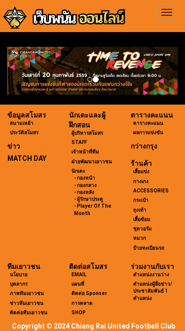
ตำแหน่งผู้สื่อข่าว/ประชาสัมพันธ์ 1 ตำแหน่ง (152, 291)
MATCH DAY (26, 158)
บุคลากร (19, 284)
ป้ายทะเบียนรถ (148, 248)
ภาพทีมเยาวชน (27, 293)
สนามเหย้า (22, 123)
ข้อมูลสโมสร (26, 115)
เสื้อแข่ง (141, 171)
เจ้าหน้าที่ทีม (85, 151)
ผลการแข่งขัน (148, 132)
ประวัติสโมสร (24, 132)
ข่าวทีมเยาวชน (26, 303)
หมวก (139, 238)
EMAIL (79, 274)
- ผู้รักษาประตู (88, 199)
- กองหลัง (84, 192)
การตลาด (82, 303)
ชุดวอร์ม (142, 228)
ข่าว (13, 146)
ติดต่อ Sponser (89, 293)
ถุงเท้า (140, 210)
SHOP (79, 312)
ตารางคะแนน (152, 115)
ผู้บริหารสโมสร (87, 133)
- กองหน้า (84, 178)
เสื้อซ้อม (141, 219)
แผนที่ (78, 284)
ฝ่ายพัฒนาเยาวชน (92, 161)
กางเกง (140, 181)
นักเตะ (78, 171)
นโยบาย (19, 274)
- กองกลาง (85, 185)
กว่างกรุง (144, 146)
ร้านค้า (141, 163)
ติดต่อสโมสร (88, 266)
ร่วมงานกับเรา (152, 266)
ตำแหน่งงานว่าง (151, 274)
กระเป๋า (140, 200)
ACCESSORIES (151, 190)
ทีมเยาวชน (23, 266)
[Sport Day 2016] (92, 71)
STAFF (79, 142)
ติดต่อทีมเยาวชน (28, 312)
